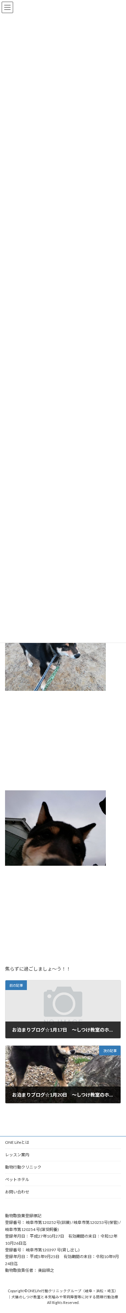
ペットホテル (17, 1179)
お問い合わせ (17, 1191)
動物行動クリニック (23, 1167)
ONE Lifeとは (17, 1142)
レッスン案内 (17, 1154)
